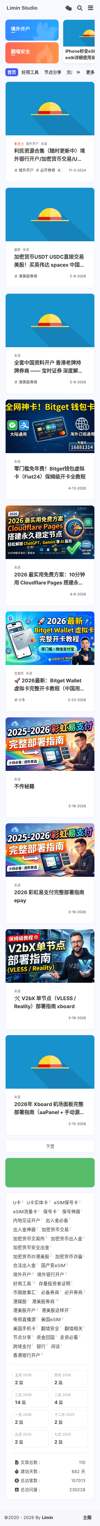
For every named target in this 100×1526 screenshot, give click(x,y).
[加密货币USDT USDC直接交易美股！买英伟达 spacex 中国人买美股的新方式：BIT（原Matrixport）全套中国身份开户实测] (50, 214)
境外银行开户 (52, 1274)
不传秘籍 (24, 786)
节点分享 (52, 72)
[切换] (91, 8)
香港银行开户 (28, 1355)
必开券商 (75, 1292)
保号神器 (72, 1211)
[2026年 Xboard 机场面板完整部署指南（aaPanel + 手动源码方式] (50, 1062)
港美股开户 (25, 1310)
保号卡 (51, 1211)
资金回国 (47, 1337)
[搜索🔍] (80, 8)
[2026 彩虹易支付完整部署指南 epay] (50, 850)
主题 (87, 1517)
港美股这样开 (56, 1310)
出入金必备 (58, 1220)
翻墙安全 (51, 1328)
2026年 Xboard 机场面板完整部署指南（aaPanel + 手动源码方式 (49, 1108)
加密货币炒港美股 (32, 1256)
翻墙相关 (75, 1328)
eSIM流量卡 (26, 1211)
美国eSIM (52, 1319)
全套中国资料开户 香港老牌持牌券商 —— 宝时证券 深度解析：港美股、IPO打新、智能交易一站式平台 (48, 367)
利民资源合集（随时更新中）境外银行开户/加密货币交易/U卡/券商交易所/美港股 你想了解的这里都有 (49, 155)
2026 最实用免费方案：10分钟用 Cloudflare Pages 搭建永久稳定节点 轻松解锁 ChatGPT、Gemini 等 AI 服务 (49, 579)
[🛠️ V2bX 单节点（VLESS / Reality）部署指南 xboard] (50, 956)
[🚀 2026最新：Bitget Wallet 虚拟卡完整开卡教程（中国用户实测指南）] (50, 638)
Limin (47, 1517)
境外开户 (23, 1274)
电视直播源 (25, 1319)
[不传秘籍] (50, 744)
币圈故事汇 (25, 1292)
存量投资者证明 (56, 1283)
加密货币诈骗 (70, 1256)
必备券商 (51, 1292)
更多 (90, 72)
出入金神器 (25, 1229)
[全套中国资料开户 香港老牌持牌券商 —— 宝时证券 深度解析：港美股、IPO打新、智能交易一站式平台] (50, 320)
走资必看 (70, 1337)
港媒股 (21, 1301)
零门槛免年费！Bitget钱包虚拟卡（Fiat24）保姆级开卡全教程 (50, 473)
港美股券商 (45, 1301)
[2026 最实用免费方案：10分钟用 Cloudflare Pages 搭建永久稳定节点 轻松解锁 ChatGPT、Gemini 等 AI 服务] (50, 532)
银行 (42, 1346)
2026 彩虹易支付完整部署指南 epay (49, 896)
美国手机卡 (25, 1328)
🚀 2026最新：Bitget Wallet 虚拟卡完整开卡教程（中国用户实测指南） (49, 685)
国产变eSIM (54, 1265)
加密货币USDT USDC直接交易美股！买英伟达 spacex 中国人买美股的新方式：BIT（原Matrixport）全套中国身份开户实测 (49, 261)
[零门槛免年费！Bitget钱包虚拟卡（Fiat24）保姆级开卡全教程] (50, 426)
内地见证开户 (27, 1220)
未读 (44, 144)
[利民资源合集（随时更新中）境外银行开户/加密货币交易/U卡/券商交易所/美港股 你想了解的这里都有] (50, 108)
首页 (11, 72)
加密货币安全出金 (32, 1247)
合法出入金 (25, 1265)
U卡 (18, 1202)
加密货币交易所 (30, 1238)
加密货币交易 (56, 1229)
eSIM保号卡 (67, 1202)
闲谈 (56, 1346)
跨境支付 (23, 1346)
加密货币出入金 (68, 1238)
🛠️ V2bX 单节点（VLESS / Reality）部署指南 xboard (45, 1002)
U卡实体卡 (39, 1202)
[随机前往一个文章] (68, 8)
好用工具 (30, 72)
